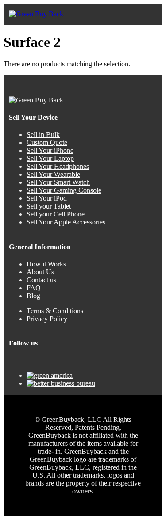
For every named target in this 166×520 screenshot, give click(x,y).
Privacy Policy (47, 319)
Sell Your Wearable (53, 174)
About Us (40, 272)
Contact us (41, 280)
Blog (33, 296)
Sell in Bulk (43, 134)
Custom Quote (47, 142)
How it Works (46, 264)
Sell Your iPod (47, 198)
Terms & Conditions (55, 311)
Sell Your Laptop (50, 158)
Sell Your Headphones (58, 166)
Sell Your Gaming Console (64, 190)
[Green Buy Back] (36, 14)
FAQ (34, 288)
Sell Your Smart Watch (58, 182)
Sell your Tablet (49, 206)
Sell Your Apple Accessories (66, 222)
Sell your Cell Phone (56, 214)
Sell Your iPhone (50, 150)
